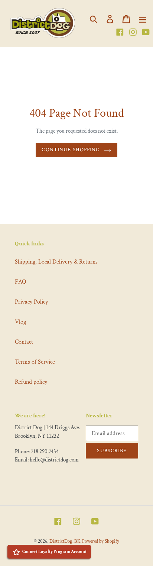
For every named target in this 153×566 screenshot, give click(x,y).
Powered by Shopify (100, 541)
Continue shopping (71, 149)
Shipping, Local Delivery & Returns (56, 262)
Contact (24, 342)
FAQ (20, 282)
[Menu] (142, 19)
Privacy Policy (31, 302)
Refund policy (31, 382)
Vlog (20, 322)
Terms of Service (35, 362)
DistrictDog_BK (65, 541)
